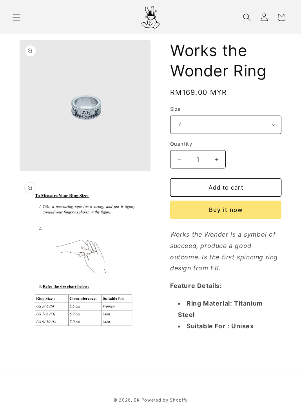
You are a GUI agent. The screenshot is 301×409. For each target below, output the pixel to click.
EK (137, 400)
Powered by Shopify (164, 400)
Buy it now (226, 210)
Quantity (181, 144)
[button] (16, 17)
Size (175, 109)
